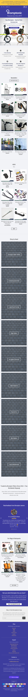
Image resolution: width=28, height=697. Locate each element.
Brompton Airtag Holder (7, 114)
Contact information (14, 690)
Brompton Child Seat (7, 151)
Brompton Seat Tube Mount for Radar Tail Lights (7, 184)
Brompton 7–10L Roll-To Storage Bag (7, 574)
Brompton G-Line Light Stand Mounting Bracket (20, 222)
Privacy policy (7, 689)
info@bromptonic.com (14, 661)
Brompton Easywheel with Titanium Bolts (21, 97)
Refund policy (21, 688)
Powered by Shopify (14, 688)
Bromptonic (8, 688)
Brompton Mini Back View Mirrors (7, 133)
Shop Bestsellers (14, 27)
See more (14, 585)
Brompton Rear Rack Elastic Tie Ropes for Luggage (7, 203)
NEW (14, 228)
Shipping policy (20, 689)
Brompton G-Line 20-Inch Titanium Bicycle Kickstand (7, 223)
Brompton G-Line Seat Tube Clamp (20, 202)
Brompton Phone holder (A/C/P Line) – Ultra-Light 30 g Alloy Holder (21, 134)
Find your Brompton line (14, 604)
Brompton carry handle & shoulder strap (7, 97)
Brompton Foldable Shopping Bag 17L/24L (20, 555)
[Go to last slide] (1, 518)
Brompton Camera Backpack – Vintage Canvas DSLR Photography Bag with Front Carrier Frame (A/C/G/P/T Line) (20, 577)
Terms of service (14, 689)
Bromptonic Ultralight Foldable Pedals (21, 115)
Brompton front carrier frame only (20, 152)
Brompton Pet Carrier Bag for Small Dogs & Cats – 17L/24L (7, 556)
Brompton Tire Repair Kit (20, 183)
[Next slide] (27, 518)
